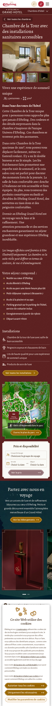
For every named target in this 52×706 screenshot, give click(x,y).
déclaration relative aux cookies (33, 657)
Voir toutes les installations (18, 373)
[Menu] (47, 4)
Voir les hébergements (24, 520)
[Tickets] (41, 4)
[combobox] (26, 455)
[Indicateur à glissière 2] (28, 594)
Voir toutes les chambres (19, 19)
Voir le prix (16, 472)
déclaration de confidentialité (25, 665)
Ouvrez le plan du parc (24, 432)
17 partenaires (21, 629)
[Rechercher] (34, 4)
